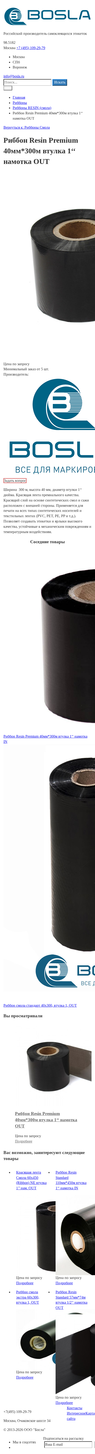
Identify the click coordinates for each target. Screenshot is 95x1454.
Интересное (76, 1413)
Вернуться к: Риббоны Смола (26, 127)
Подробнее (23, 1141)
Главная (19, 97)
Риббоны (20, 103)
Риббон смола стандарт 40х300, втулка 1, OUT (40, 1005)
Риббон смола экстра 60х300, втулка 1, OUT (27, 1297)
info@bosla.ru (13, 76)
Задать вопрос (15, 481)
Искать (59, 82)
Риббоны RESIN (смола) (32, 108)
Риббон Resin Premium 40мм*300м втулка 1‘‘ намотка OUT (46, 1119)
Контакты (74, 1408)
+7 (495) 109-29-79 (30, 48)
